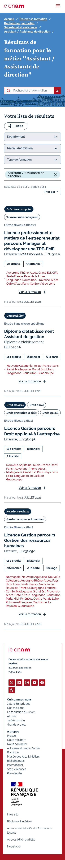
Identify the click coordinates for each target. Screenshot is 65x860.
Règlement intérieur (19, 821)
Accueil (9, 19)
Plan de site (14, 773)
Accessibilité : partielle (21, 839)
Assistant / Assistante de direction (27, 31)
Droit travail (50, 412)
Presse (11, 735)
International (15, 765)
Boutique (13, 752)
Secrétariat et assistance (20, 27)
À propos (13, 731)
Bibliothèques (16, 760)
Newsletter (14, 846)
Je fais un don (16, 720)
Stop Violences (16, 769)
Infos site (12, 814)
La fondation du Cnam (21, 712)
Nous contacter (17, 744)
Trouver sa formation (33, 19)
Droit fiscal (36, 405)
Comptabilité (15, 315)
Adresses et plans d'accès (23, 748)
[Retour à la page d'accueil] (13, 6)
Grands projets (16, 724)
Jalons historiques (18, 703)
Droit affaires (15, 405)
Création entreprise (18, 209)
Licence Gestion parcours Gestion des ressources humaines (29, 540)
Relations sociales (17, 511)
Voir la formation (30, 291)
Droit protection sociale (21, 412)
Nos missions (15, 708)
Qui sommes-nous (19, 699)
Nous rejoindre (16, 740)
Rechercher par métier (19, 23)
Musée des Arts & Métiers (23, 756)
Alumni (11, 716)
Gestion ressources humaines (25, 519)
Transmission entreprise (22, 217)
